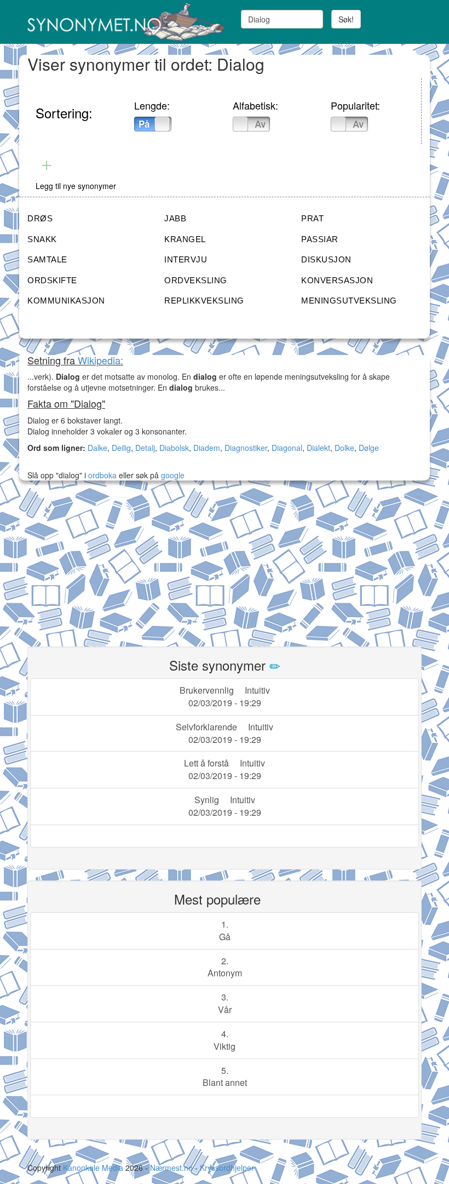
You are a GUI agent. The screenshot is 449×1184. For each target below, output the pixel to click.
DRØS (40, 218)
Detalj (145, 447)
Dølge (369, 447)
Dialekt (318, 447)
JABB (175, 218)
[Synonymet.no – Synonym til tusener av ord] (121, 22)
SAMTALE (47, 259)
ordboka (101, 475)
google (173, 475)
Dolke (344, 447)
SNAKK (42, 239)
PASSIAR (319, 239)
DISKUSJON (326, 259)
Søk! (346, 19)
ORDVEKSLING (195, 280)
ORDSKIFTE (52, 280)
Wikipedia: (100, 360)
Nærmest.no (171, 1167)
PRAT (312, 218)
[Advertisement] (109, 565)
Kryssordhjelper (227, 1167)
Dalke (97, 447)
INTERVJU (185, 259)
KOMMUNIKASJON (66, 300)
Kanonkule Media (94, 1167)
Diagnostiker (246, 447)
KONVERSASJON (337, 280)
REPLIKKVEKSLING (204, 300)
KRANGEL (185, 239)
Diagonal (287, 447)
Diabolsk (174, 447)
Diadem (206, 447)
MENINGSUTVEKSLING (349, 300)
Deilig (121, 447)
